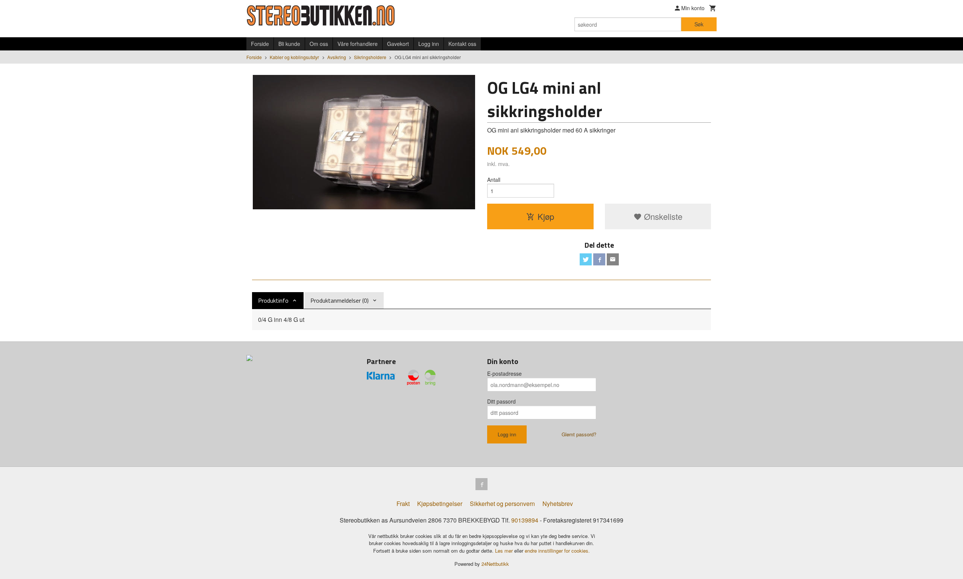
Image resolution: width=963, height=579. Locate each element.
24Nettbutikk (495, 563)
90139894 (524, 520)
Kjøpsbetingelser (439, 503)
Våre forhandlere (357, 43)
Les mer (504, 550)
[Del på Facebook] (599, 259)
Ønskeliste (662, 216)
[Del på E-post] (613, 259)
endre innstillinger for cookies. (557, 550)
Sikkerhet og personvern (502, 503)
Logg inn (428, 43)
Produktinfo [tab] (273, 300)
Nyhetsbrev (557, 503)
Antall (493, 179)
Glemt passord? (579, 434)
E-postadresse (504, 373)
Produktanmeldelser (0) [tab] (339, 300)
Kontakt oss (462, 43)
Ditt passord (501, 401)
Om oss (319, 43)
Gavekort (398, 43)
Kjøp (546, 216)
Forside (260, 43)
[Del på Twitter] (586, 259)
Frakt (403, 503)
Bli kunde (289, 43)
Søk (698, 24)
